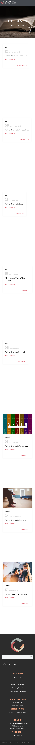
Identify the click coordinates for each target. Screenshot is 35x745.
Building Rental (17, 688)
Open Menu (31, 2)
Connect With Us (17, 681)
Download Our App (17, 684)
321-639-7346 (17, 736)
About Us (17, 677)
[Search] (31, 656)
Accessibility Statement (17, 691)
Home (13, 25)
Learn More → (22, 65)
